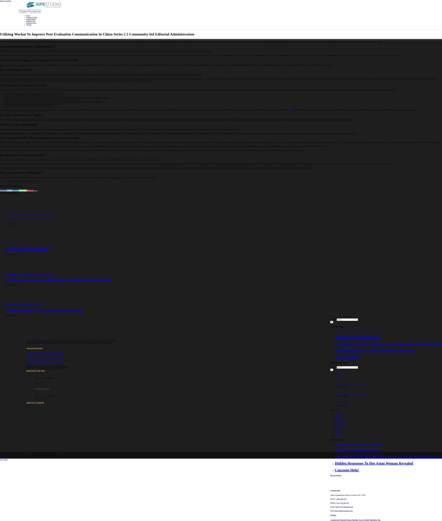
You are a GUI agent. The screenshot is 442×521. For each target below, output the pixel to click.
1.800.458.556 (341, 499)
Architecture (339, 414)
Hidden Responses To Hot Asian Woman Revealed (23, 304)
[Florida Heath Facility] (334, 486)
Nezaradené (42, 181)
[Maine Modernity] (342, 486)
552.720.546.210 (342, 503)
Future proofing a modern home (346, 403)
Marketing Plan (375, 520)
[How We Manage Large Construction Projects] (338, 392)
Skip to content (5, 1)
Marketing (338, 427)
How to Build (364, 520)
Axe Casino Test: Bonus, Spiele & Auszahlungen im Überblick (27, 215)
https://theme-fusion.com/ (343, 511)
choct (337, 419)
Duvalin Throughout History (15, 243)
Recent (337, 376)
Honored (343, 520)
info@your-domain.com (344, 507)
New (336, 429)
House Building (352, 520)
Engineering (339, 423)
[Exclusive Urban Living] (350, 486)
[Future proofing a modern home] (338, 401)
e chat (289, 110)
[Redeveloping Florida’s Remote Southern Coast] (338, 383)
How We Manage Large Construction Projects (351, 394)
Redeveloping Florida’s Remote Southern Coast (352, 385)
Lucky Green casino (342, 425)
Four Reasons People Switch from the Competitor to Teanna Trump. (29, 274)
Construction (339, 421)
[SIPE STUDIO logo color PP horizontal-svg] (43, 7)
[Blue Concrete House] (358, 486)
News (337, 431)
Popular (337, 374)
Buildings (338, 417)
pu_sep (337, 435)
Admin (5, 181)
